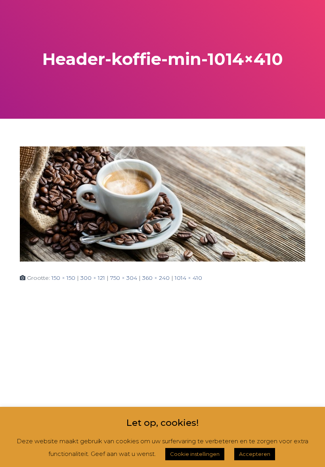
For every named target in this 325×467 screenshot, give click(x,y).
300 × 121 (92, 277)
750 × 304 (123, 277)
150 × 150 (63, 277)
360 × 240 (156, 277)
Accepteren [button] (254, 454)
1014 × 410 (188, 277)
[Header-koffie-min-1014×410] (162, 203)
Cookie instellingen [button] (195, 454)
